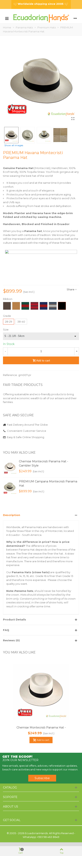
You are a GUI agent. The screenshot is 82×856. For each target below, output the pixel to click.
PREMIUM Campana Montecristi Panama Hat (48, 483)
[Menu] (7, 18)
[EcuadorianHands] (41, 18)
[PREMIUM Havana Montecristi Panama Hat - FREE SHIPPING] (73, 119)
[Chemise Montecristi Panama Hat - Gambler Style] (10, 467)
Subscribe (42, 778)
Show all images (13, 145)
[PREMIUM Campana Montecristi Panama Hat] (10, 487)
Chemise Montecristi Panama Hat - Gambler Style (43, 463)
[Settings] (75, 18)
